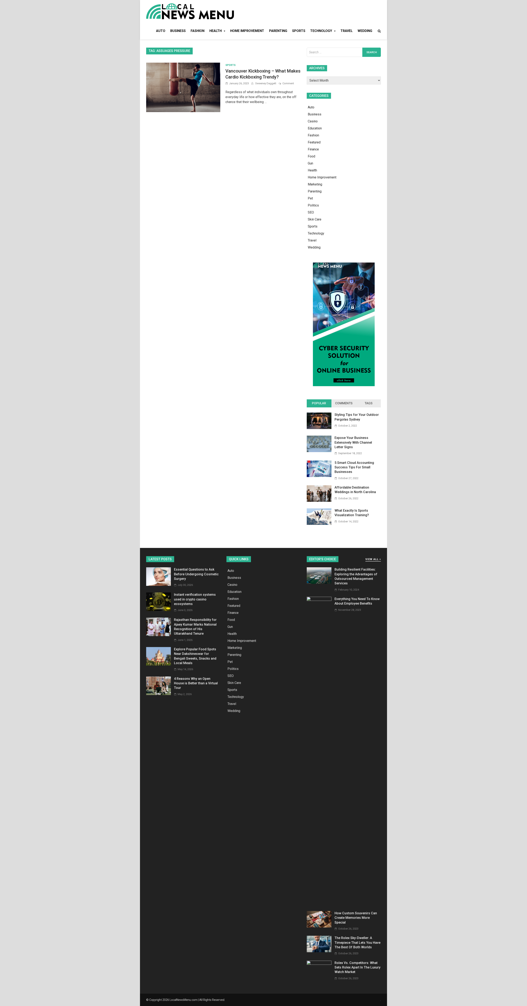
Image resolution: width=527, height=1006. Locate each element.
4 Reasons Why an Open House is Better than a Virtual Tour (196, 683)
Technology (321, 31)
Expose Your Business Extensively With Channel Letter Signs (353, 442)
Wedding (365, 31)
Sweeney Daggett (265, 83)
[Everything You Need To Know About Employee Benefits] (319, 600)
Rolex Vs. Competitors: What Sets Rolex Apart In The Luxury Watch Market (357, 967)
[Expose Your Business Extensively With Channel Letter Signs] (319, 451)
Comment (288, 83)
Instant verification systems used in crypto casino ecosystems (195, 599)
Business (178, 31)
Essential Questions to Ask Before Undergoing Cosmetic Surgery (196, 574)
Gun (310, 163)
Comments (343, 403)
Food (311, 156)
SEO (311, 212)
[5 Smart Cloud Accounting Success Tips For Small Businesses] (319, 476)
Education (315, 128)
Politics (313, 205)
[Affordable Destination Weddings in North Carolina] (319, 501)
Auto (160, 31)
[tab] (319, 403)
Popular (319, 403)
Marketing (315, 184)
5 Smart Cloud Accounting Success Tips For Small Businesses (354, 467)
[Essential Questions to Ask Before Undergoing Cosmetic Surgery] (158, 585)
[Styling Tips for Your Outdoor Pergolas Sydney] (319, 428)
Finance (313, 149)
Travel (346, 31)
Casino (313, 121)
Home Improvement (247, 31)
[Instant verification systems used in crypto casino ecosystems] (158, 610)
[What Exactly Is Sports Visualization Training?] (319, 524)
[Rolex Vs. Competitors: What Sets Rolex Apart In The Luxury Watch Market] (319, 964)
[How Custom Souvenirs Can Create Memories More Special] (319, 926)
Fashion (197, 31)
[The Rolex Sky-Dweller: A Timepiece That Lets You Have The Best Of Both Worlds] (319, 951)
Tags (368, 403)
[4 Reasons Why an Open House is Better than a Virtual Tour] (158, 694)
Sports (298, 31)
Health (215, 31)
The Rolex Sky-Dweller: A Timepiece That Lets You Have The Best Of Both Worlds (357, 942)
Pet (310, 198)
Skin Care (314, 219)
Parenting (278, 31)
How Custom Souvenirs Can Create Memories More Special (356, 917)
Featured (314, 142)
